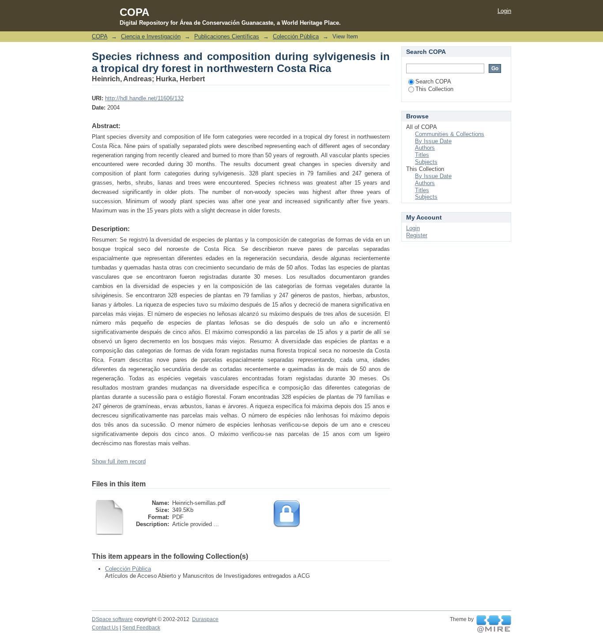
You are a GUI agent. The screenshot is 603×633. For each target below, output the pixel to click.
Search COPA (433, 81)
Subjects (426, 162)
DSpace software (112, 619)
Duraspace (205, 619)
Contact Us (105, 628)
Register (416, 235)
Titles (422, 155)
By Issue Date (433, 141)
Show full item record (119, 461)
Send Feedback (141, 628)
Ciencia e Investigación (151, 36)
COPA (99, 36)
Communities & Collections (449, 134)
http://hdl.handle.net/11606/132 (144, 98)
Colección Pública (296, 36)
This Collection (434, 89)
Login (504, 11)
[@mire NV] (493, 624)
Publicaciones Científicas (226, 36)
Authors (425, 147)
